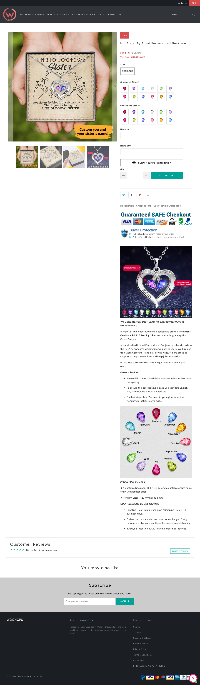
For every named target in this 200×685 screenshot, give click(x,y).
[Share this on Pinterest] (140, 195)
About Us (137, 632)
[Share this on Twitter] (123, 195)
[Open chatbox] (193, 678)
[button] (79, 15)
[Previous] (10, 86)
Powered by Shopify (33, 676)
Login (184, 3)
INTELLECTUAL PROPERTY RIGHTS (149, 666)
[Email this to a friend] (148, 195)
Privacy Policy (139, 649)
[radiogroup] (151, 93)
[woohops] (9, 14)
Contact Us (138, 660)
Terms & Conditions (142, 654)
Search (136, 627)
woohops (18, 676)
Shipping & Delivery (142, 638)
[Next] (114, 86)
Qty (122, 169)
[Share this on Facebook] (131, 195)
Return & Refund (140, 643)
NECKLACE (127, 71)
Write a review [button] (180, 551)
